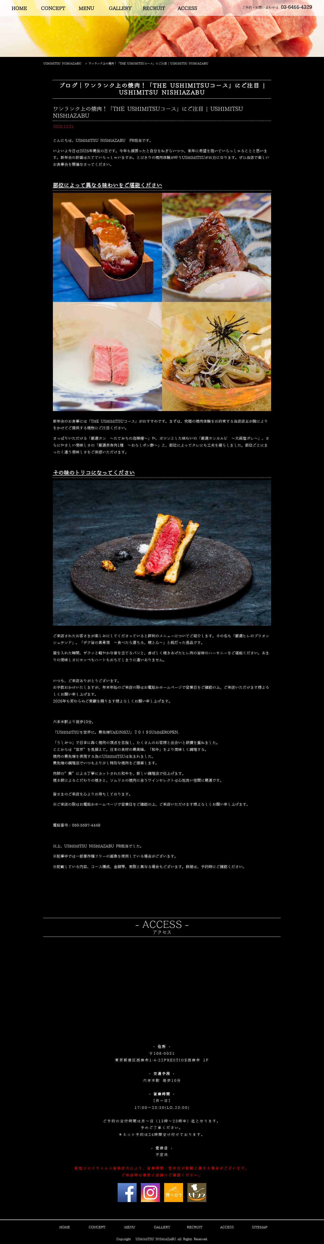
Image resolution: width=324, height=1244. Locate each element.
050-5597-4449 (86, 825)
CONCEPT (53, 8)
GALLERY (120, 8)
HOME (19, 8)
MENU (86, 8)
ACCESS (187, 8)
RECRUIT (154, 8)
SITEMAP (259, 1227)
